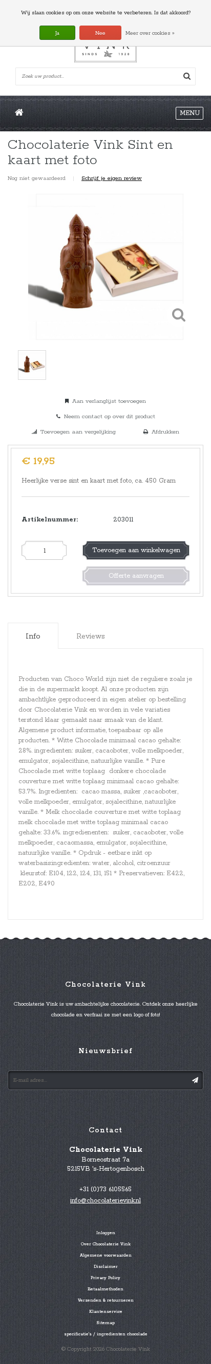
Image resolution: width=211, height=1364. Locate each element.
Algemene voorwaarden (106, 1255)
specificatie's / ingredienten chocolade (105, 1334)
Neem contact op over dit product (109, 416)
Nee (100, 33)
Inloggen (105, 1233)
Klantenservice (105, 1311)
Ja (57, 33)
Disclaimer (106, 1266)
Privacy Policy (105, 1278)
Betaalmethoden (105, 1289)
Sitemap (105, 1323)
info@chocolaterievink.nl (105, 1200)
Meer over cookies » (150, 33)
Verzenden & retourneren (106, 1300)
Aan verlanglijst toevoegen (109, 401)
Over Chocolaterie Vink (106, 1244)
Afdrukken (165, 432)
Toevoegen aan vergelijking (78, 432)
